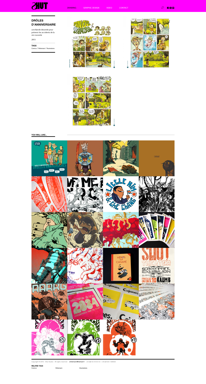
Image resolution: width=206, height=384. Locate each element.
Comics (34, 48)
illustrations (51, 48)
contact (123, 8)
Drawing (71, 8)
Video (109, 8)
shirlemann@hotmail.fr (76, 362)
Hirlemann (41, 48)
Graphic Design (91, 8)
